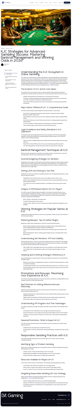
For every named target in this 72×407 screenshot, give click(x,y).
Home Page (44, 399)
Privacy (62, 403)
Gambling (3, 48)
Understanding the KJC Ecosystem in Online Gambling (11, 74)
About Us (58, 403)
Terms (66, 403)
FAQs (53, 399)
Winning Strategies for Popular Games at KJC (10, 80)
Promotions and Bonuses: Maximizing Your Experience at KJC (10, 84)
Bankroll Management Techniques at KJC (11, 77)
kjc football (30, 378)
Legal (69, 403)
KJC (49, 83)
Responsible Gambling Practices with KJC (11, 88)
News (49, 399)
